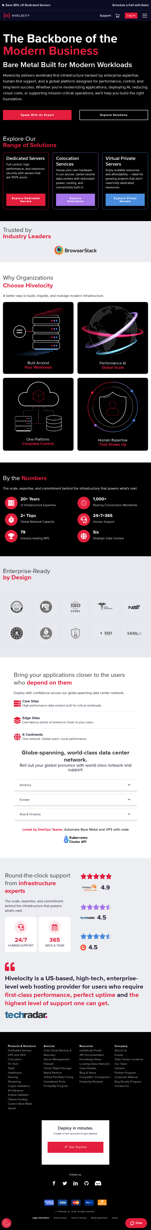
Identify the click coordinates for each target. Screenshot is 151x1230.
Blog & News (87, 1072)
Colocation (15, 1059)
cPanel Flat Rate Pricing (58, 1077)
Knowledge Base (90, 1059)
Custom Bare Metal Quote (20, 1106)
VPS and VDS (17, 1055)
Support (105, 16)
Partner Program (125, 1072)
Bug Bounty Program (128, 1081)
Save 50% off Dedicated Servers (28, 5)
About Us (121, 1050)
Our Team (121, 1064)
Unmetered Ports (54, 1081)
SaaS (11, 1068)
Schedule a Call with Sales (130, 5)
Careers (120, 1068)
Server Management (56, 1059)
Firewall (48, 1064)
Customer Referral (126, 1077)
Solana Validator (18, 1095)
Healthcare (15, 1072)
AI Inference (15, 1090)
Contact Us (122, 1086)
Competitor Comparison (94, 1077)
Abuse (115, 1218)
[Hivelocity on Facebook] (54, 1183)
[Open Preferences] (6, 1223)
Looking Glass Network (94, 1064)
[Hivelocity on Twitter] (64, 1183)
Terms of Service (79, 1218)
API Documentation (91, 1055)
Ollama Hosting (18, 1099)
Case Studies (87, 1068)
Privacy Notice (60, 1218)
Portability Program (56, 1086)
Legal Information (40, 1218)
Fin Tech (13, 1064)
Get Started (78, 1147)
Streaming (14, 1081)
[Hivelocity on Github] (86, 1183)
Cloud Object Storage (57, 1068)
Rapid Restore (53, 1072)
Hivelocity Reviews (91, 1081)
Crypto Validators (19, 1086)
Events (119, 1055)
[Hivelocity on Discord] (97, 1183)
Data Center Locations (129, 1059)
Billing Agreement (99, 1218)
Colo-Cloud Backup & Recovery (58, 1053)
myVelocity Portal (90, 1050)
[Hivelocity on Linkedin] (75, 1183)
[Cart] (117, 15)
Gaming (13, 1077)
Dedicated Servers (19, 1050)
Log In (131, 15)
